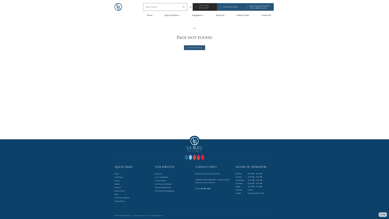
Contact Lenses (160, 180)
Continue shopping (194, 47)
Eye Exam (158, 174)
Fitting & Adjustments (163, 187)
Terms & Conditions (121, 198)
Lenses (116, 180)
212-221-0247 (204, 8)
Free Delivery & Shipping (164, 191)
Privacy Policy (119, 201)
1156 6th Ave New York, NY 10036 (207, 174)
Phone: (203, 188)
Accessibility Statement (140, 215)
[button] (165, 7)
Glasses (117, 184)
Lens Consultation (161, 177)
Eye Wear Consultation (163, 184)
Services (117, 187)
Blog (116, 194)
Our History (118, 177)
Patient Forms (119, 191)
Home (116, 174)
